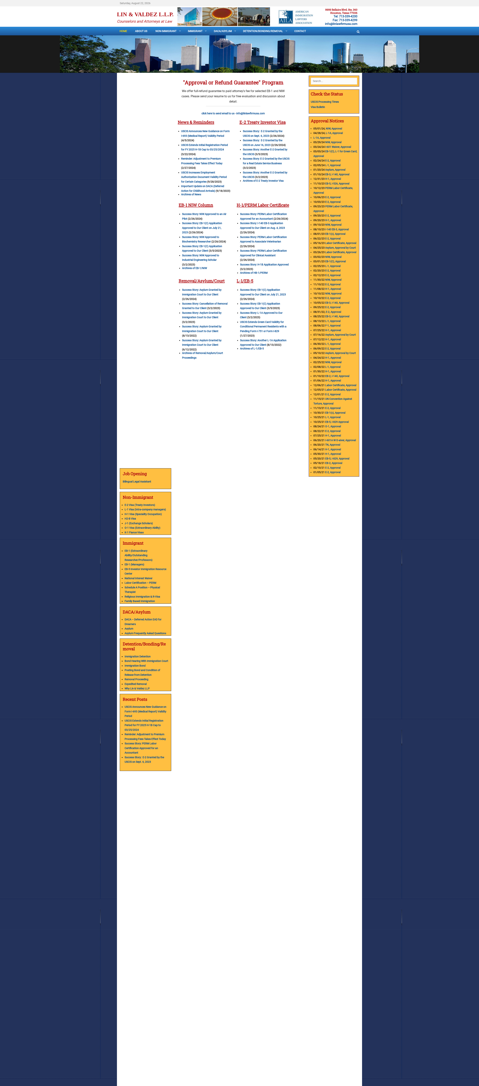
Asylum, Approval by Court (340, 247)
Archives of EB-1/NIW (194, 268)
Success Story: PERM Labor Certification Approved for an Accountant (141, 748)
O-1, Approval (333, 426)
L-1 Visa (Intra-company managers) (145, 509)
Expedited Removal (136, 683)
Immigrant (195, 31)
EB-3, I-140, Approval (337, 174)
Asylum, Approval (335, 169)
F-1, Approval (333, 325)
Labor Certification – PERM (140, 582)
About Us (141, 31)
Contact (300, 31)
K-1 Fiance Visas (134, 532)
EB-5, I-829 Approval (337, 421)
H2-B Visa (130, 518)
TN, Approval (332, 444)
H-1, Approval (333, 178)
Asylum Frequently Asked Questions (145, 633)
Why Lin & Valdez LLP (137, 688)
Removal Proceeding (136, 679)
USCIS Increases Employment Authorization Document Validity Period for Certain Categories (204, 177)
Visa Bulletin (318, 107)
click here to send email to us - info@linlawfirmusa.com (233, 113)
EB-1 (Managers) (134, 564)
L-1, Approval (333, 165)
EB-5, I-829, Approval (337, 458)
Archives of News (191, 194)
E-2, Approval (333, 160)
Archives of (189, 353)
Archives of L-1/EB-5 (252, 348)
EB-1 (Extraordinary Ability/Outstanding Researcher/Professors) (138, 555)
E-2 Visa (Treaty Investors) (140, 504)
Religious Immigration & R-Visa (142, 596)
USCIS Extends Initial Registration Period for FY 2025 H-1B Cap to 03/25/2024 (144, 725)
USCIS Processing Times (325, 101)
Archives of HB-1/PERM (254, 272)
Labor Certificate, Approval (340, 243)
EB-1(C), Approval (335, 261)
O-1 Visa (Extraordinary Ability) (142, 527)
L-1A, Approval (334, 133)
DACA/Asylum (223, 31)
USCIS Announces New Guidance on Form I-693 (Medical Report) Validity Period (145, 711)
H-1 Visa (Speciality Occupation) (143, 514)
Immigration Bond (135, 665)
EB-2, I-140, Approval (337, 376)
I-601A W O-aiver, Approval (340, 440)
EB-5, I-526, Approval (337, 183)
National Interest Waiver (138, 578)
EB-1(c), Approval (335, 233)
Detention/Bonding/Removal (263, 31)
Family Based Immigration (140, 601)
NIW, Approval (334, 128)
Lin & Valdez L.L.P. (145, 14)
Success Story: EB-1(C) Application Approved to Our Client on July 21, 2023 (202, 228)
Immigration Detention (138, 656)
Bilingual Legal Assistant (137, 481)
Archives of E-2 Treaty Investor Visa (263, 180)
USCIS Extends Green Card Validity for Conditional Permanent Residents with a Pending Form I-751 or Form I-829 (263, 326)
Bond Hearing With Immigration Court (146, 660)
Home (123, 31)
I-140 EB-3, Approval (337, 229)
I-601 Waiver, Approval (338, 146)
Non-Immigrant (165, 31)
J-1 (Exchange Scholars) (139, 523)
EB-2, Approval (333, 463)
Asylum (129, 628)
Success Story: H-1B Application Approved (264, 264)
